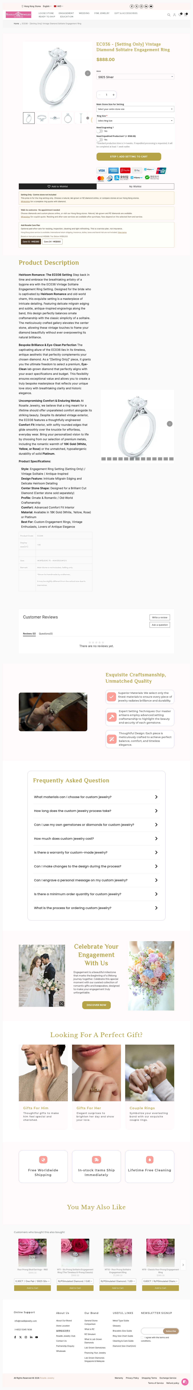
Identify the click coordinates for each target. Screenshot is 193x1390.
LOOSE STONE (46, 13)
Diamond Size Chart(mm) (124, 1346)
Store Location (63, 1325)
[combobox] (32, 1281)
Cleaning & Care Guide (123, 1341)
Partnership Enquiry (65, 1346)
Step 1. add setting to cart (129, 156)
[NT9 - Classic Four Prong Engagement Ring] (160, 1253)
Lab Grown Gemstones (94, 1347)
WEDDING (84, 13)
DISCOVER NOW (96, 1005)
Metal (98, 71)
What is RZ (89, 1329)
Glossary (117, 1325)
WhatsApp (25, 201)
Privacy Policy (132, 1378)
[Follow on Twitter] (137, 6)
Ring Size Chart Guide (123, 1336)
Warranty (119, 1378)
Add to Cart (32, 1288)
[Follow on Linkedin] (146, 6)
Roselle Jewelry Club (65, 1336)
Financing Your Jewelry (95, 1352)
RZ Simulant (90, 1334)
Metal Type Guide (121, 1320)
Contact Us (61, 1341)
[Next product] (183, 1265)
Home (16, 23)
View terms (122, 232)
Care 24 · (52, 241)
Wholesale (61, 1351)
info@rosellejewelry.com (26, 1321)
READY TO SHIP (47, 16)
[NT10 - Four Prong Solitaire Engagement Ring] (117, 1253)
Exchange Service (168, 1378)
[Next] (88, 73)
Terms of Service (156, 1383)
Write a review (159, 617)
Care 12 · (31, 241)
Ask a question (160, 624)
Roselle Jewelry (47, 1378)
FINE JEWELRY (102, 13)
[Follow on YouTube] (151, 6)
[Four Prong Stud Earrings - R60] (32, 1253)
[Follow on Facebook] (132, 6)
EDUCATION (66, 16)
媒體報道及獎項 (63, 1331)
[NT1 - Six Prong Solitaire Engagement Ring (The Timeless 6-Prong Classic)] (75, 1253)
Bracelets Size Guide (122, 1331)
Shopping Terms (149, 1378)
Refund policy (172, 1383)
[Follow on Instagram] (141, 6)
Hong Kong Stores (32, 6)
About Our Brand (64, 1320)
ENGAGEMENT (66, 13)
